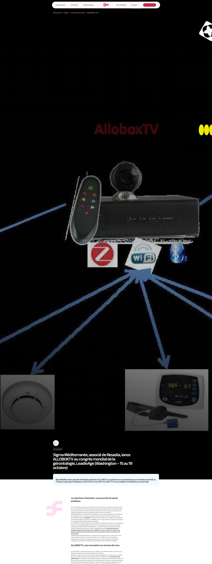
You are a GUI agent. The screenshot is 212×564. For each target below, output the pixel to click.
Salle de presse (88, 5)
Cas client (74, 5)
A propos (134, 5)
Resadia (66, 13)
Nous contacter (149, 5)
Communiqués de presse (77, 13)
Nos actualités (121, 5)
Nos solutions (60, 5)
